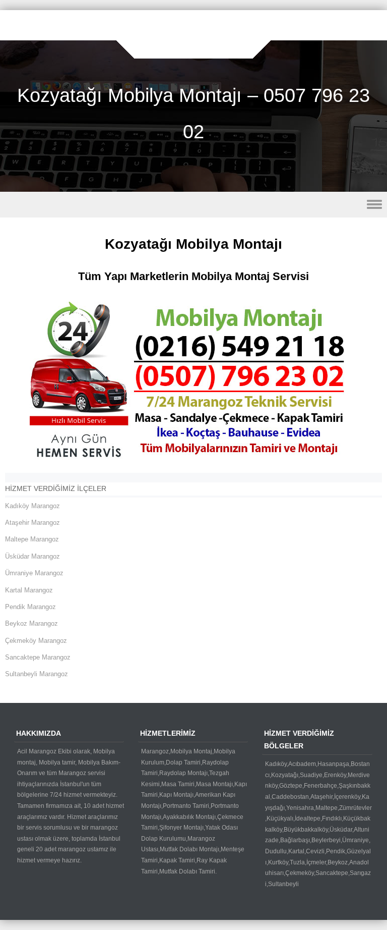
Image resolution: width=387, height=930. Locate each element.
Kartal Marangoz (29, 590)
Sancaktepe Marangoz (38, 657)
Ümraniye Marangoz (34, 573)
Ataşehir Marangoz (32, 522)
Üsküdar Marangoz (32, 556)
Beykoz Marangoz (31, 623)
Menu (193, 204)
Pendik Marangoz (30, 607)
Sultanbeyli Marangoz (36, 674)
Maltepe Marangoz (32, 539)
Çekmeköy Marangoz (36, 640)
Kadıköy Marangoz (32, 506)
